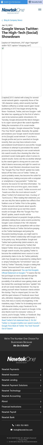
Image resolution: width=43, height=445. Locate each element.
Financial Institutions (11, 406)
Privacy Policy (23, 440)
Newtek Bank (8, 417)
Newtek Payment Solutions (15, 385)
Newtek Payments (10, 369)
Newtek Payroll (9, 412)
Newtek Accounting (11, 396)
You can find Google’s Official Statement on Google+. (20, 271)
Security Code (36, 2)
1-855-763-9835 (21, 425)
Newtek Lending (9, 380)
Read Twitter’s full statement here (15, 320)
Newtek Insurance (10, 374)
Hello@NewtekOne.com (22, 430)
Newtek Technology (11, 390)
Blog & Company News (12, 20)
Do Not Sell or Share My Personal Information (23, 442)
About (5, 401)
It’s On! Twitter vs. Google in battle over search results (20, 322)
